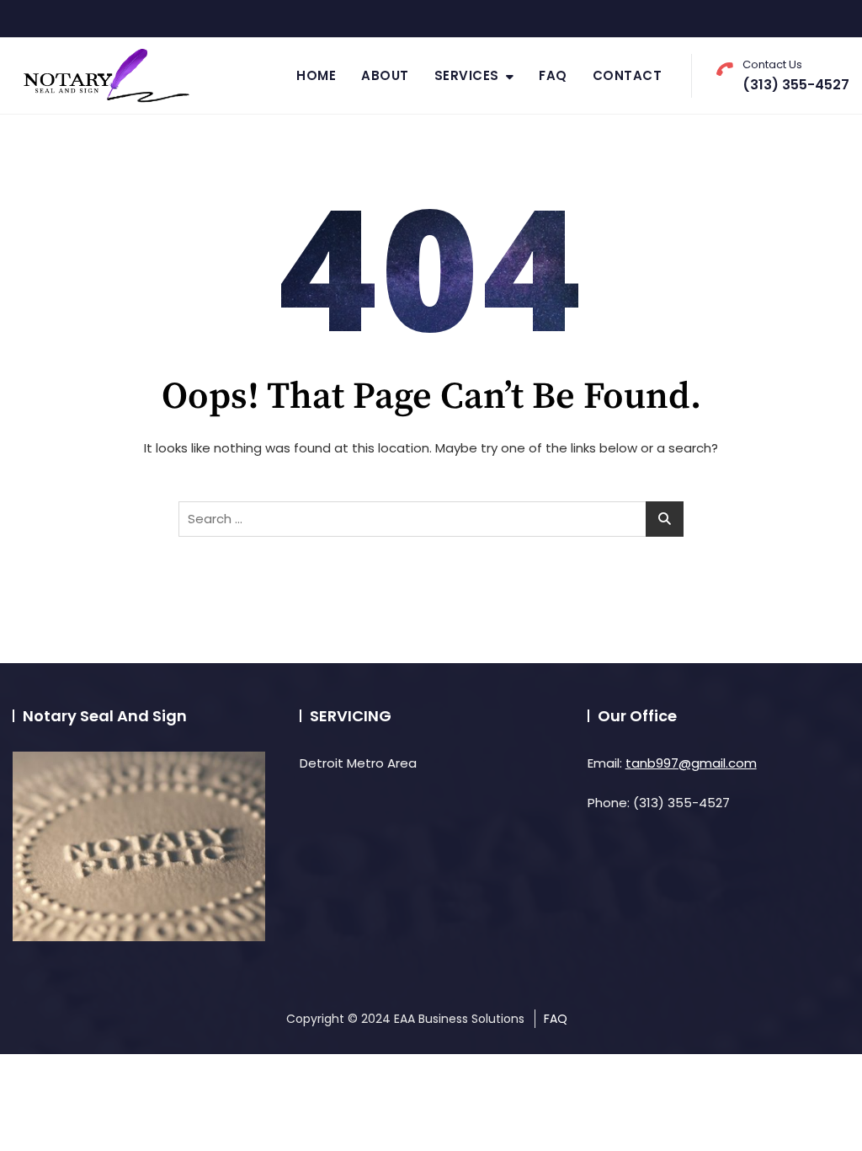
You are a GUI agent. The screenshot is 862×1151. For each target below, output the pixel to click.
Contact (627, 75)
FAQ (553, 75)
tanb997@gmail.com (691, 763)
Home (316, 75)
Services (466, 75)
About (385, 75)
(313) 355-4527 (795, 75)
